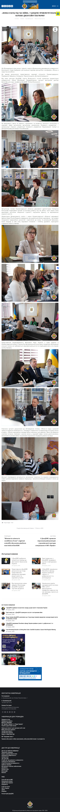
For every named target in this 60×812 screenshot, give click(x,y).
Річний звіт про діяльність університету (12, 760)
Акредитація (5, 757)
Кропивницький (6, 28)
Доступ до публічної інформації (10, 750)
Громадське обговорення (8, 761)
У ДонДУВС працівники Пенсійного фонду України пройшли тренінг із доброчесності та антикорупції (49, 573)
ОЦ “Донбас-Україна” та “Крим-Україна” (12, 724)
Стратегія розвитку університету (10, 763)
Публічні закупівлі (6, 764)
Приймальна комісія (7, 721)
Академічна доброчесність (9, 755)
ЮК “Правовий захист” (8, 736)
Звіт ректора (5, 758)
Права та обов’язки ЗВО (8, 734)
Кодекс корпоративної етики (9, 754)
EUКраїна (4, 791)
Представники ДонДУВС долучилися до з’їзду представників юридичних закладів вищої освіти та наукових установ (20, 573)
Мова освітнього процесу (8, 729)
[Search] (35, 1)
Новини (4, 30)
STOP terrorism (6, 786)
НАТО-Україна (5, 788)
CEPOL (3, 789)
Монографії (5, 771)
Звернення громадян (7, 752)
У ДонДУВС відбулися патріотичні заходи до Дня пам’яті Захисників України (19, 560)
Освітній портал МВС (7, 779)
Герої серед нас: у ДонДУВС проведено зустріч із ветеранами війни (49, 560)
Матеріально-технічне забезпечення (11, 766)
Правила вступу (6, 719)
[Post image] (6, 561)
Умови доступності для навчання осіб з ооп (13, 728)
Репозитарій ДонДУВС (8, 793)
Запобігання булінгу (7, 731)
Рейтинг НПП (5, 769)
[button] (58, 14)
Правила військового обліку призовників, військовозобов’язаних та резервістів (23, 739)
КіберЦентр (5, 784)
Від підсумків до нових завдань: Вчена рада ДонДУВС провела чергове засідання (19, 585)
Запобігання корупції (7, 732)
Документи (5, 768)
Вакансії (4, 772)
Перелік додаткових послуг (9, 725)
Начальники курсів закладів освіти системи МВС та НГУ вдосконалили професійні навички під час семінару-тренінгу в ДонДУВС (50, 588)
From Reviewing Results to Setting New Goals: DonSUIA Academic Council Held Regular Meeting (31, 629)
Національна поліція (7, 781)
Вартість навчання (7, 722)
